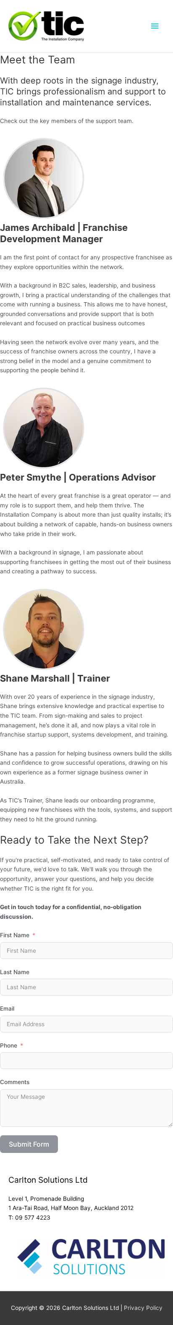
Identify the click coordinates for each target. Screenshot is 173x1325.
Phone (8, 1045)
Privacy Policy (143, 1307)
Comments (14, 1082)
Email (7, 1008)
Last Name (14, 972)
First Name (14, 935)
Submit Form (29, 1144)
